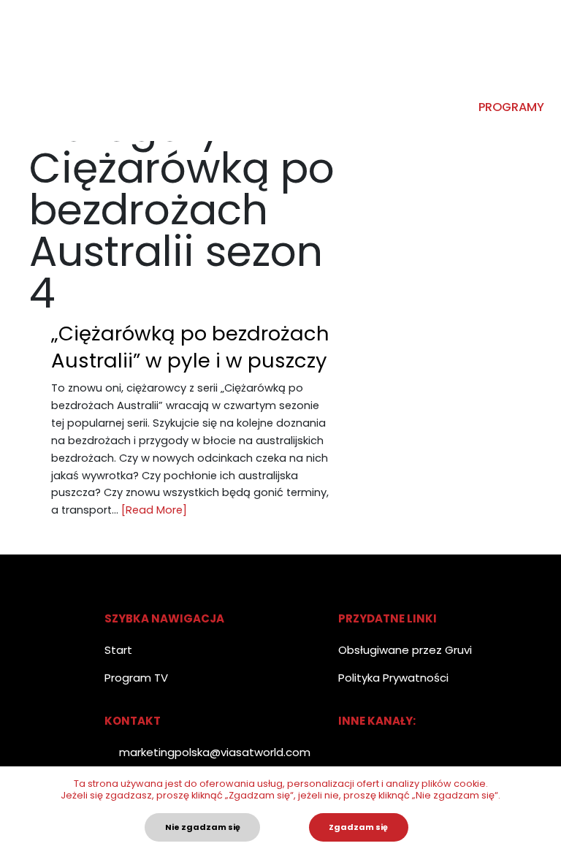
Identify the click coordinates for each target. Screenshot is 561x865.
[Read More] (154, 510)
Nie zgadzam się (202, 827)
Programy (511, 107)
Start (118, 650)
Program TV (136, 677)
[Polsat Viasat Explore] (25, 70)
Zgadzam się (358, 827)
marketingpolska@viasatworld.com (214, 752)
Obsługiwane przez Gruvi (405, 650)
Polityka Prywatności (393, 677)
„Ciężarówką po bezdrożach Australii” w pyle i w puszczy (190, 347)
